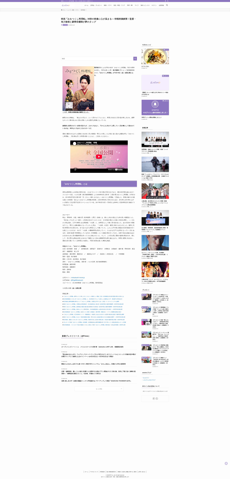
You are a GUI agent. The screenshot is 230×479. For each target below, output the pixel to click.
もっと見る (99, 389)
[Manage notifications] (226, 463)
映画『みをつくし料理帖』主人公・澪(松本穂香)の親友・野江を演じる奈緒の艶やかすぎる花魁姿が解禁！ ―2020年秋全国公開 (94, 317)
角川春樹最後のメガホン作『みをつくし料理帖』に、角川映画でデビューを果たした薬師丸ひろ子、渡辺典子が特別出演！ (93, 299)
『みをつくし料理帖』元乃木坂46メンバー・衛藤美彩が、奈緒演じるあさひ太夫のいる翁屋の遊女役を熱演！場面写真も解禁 (93, 314)
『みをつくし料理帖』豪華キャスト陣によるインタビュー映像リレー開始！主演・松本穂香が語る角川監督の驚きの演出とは (93, 296)
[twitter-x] (168, 1)
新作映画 (65, 25)
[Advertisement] (99, 41)
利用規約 (102, 472)
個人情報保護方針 (111, 472)
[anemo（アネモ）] (68, 5)
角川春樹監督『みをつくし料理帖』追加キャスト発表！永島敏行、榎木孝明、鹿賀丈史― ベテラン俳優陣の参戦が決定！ (92, 312)
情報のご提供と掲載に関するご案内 (127, 472)
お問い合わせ (141, 472)
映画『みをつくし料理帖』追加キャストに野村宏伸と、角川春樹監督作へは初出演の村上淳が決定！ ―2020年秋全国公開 (92, 309)
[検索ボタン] (167, 5)
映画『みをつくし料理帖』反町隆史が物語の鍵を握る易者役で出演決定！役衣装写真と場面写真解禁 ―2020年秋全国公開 (92, 306)
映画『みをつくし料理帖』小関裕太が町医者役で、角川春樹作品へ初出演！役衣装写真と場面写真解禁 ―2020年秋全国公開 (93, 304)
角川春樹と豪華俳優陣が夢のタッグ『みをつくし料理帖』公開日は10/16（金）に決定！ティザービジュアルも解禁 (91, 301)
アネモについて (94, 472)
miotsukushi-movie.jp (78, 277)
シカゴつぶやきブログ (149, 380)
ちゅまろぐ (146, 378)
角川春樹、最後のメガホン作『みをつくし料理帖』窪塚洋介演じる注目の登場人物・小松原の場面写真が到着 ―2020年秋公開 (93, 319)
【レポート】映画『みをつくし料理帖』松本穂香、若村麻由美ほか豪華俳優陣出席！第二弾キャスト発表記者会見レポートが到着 (94, 322)
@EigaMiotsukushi (77, 280)
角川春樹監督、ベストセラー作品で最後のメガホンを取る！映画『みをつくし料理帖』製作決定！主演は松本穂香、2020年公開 (94, 325)
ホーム (86, 472)
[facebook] (165, 1)
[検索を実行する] (135, 58)
